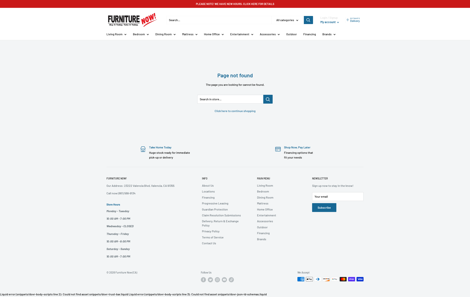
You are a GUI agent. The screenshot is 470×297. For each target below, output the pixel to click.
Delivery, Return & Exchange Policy (220, 223)
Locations (208, 191)
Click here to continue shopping (235, 111)
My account (328, 22)
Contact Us (209, 243)
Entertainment (239, 34)
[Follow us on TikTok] (231, 279)
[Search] (308, 20)
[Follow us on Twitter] (210, 279)
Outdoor (291, 34)
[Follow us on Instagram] (217, 279)
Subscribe (324, 207)
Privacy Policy (211, 231)
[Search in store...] (268, 99)
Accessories (268, 34)
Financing (309, 34)
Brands (327, 34)
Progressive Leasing (215, 203)
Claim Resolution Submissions (221, 215)
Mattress (188, 34)
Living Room (114, 34)
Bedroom (139, 34)
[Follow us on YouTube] (224, 279)
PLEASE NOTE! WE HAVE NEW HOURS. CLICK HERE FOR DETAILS (235, 4)
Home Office (212, 34)
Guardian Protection (215, 209)
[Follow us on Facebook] (203, 279)
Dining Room (163, 34)
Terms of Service (213, 237)
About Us (208, 185)
